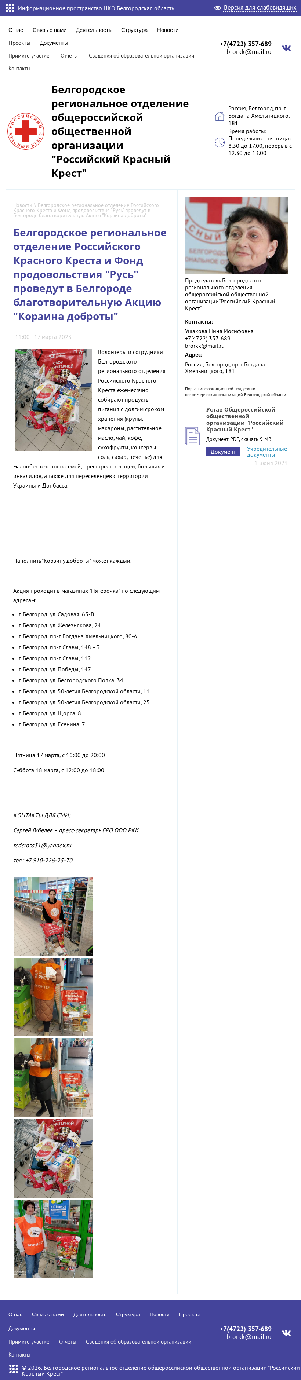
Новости (167, 30)
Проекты (19, 43)
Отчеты (69, 55)
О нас (15, 30)
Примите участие (29, 55)
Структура (134, 30)
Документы (54, 43)
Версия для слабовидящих (260, 7)
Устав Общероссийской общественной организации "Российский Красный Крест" (245, 419)
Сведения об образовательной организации (141, 55)
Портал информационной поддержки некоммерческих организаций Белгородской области (235, 391)
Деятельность (94, 30)
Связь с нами (49, 30)
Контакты (19, 68)
